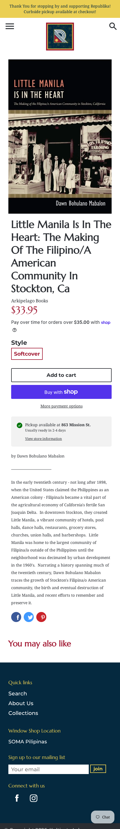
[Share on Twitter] (29, 617)
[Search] (111, 27)
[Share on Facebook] (16, 617)
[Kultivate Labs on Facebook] (15, 802)
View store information (43, 438)
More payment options (61, 406)
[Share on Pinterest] (41, 617)
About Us (20, 703)
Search (17, 693)
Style (19, 342)
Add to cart (61, 375)
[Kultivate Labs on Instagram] (32, 802)
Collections (23, 713)
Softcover (27, 354)
